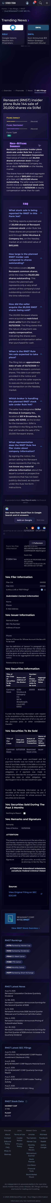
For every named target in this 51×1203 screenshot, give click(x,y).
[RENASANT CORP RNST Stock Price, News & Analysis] (10, 918)
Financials (20, 91)
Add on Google (24, 520)
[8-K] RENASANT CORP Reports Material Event (25, 1064)
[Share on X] (26, 527)
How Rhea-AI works (28, 500)
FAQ (7, 1147)
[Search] (40, 3)
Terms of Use (19, 1134)
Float (8, 1113)
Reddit (43, 1141)
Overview (8, 91)
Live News (31, 1165)
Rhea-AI (7, 1151)
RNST (26, 919)
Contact (7, 1138)
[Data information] (26, 1101)
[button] (27, 3)
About (7, 1134)
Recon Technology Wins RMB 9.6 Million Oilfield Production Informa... (12, 42)
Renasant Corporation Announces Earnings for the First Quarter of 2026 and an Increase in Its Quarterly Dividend (25, 1032)
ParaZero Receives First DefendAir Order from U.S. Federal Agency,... (38, 42)
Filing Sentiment (15, 125)
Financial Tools (31, 1170)
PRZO (31, 34)
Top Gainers (31, 1138)
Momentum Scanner (31, 1154)
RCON (5, 34)
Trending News (14, 20)
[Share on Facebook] (38, 527)
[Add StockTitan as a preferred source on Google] (44, 527)
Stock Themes (31, 1160)
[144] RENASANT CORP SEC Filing (19, 1088)
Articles (31, 1134)
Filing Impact (13, 118)
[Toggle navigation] (47, 3)
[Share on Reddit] (32, 527)
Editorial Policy (7, 1142)
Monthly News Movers (31, 1147)
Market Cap (11, 1106)
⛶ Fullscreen (37, 543)
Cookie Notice (19, 1139)
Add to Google (43, 1146)
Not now (40, 520)
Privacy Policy (19, 1145)
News (30, 91)
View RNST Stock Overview (25, 928)
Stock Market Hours (31, 1175)
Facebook (43, 1138)
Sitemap (7, 1154)
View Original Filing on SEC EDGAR (23, 894)
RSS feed (43, 1134)
